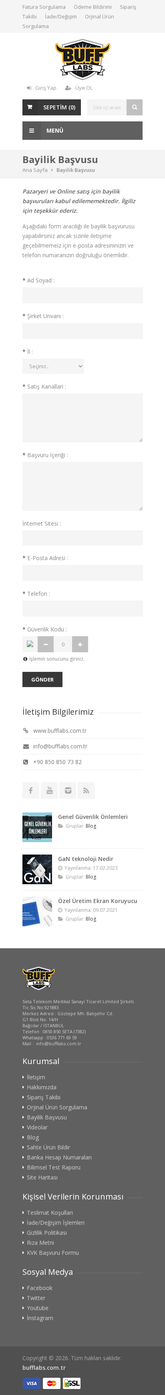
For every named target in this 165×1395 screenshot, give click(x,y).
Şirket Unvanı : (43, 316)
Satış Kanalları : (44, 386)
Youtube (37, 1308)
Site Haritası (42, 1177)
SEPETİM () (59, 107)
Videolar (37, 1127)
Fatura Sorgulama (44, 6)
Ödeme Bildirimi (93, 6)
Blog (91, 825)
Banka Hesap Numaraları (59, 1157)
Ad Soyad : (38, 280)
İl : (27, 351)
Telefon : (36, 593)
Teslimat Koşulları (50, 1212)
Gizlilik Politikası (47, 1232)
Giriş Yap (45, 87)
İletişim (36, 1077)
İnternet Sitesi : (41, 523)
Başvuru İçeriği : (45, 455)
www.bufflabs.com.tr (59, 730)
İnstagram (40, 1318)
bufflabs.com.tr (44, 1367)
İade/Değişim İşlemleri (56, 1222)
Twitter (36, 1298)
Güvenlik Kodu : (44, 629)
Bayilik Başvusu (47, 1117)
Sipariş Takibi (43, 1097)
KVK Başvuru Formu (53, 1252)
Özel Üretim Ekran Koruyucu (97, 901)
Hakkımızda (41, 1087)
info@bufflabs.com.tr (59, 746)
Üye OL (84, 87)
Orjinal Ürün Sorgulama (57, 1107)
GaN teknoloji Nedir (85, 859)
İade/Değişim (61, 16)
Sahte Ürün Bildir (48, 1147)
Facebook (39, 1288)
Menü (54, 130)
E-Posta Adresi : (45, 558)
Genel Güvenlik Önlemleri (93, 816)
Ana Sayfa (35, 169)
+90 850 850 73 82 (57, 762)
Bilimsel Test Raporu (53, 1167)
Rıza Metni (40, 1242)
